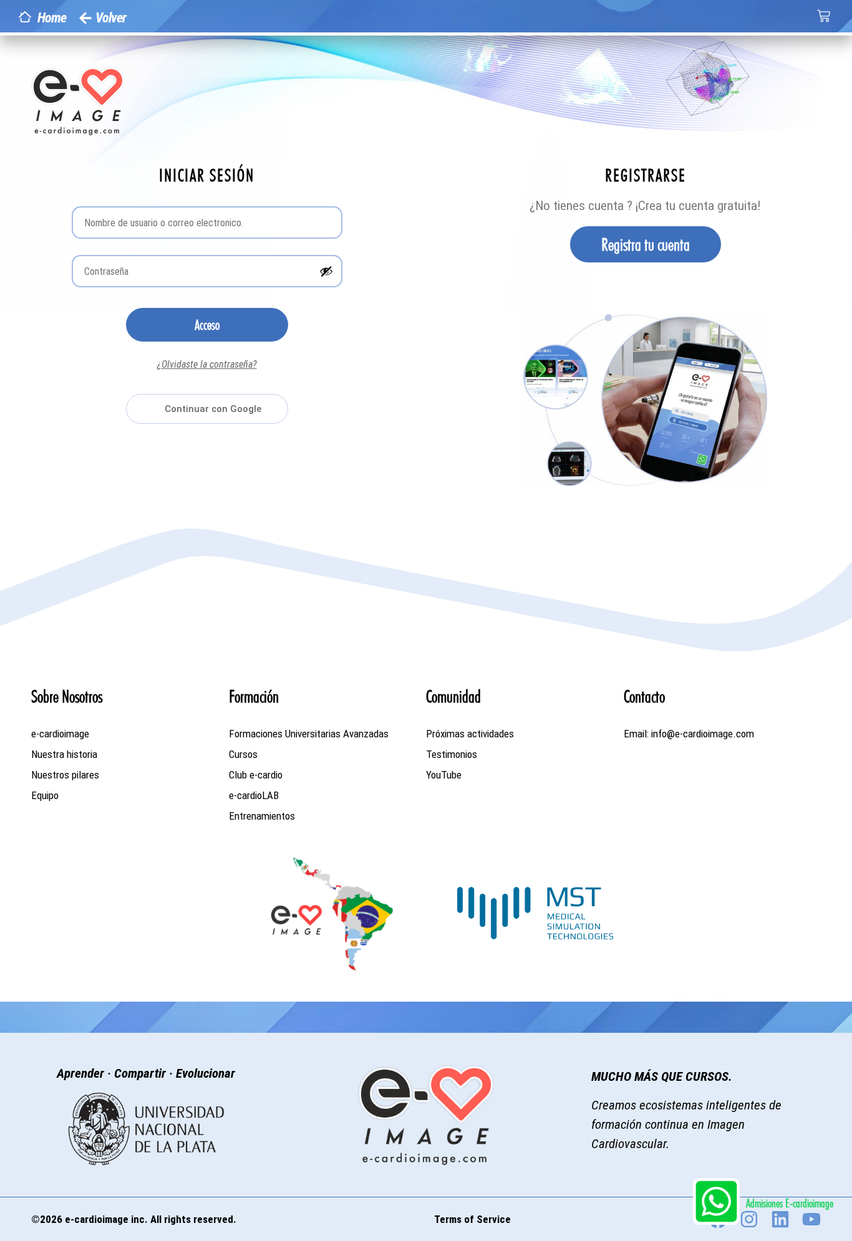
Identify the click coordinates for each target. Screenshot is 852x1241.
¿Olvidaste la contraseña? (207, 364)
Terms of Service (472, 1219)
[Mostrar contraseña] (326, 271)
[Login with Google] (207, 409)
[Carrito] (823, 16)
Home (51, 18)
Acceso (207, 325)
